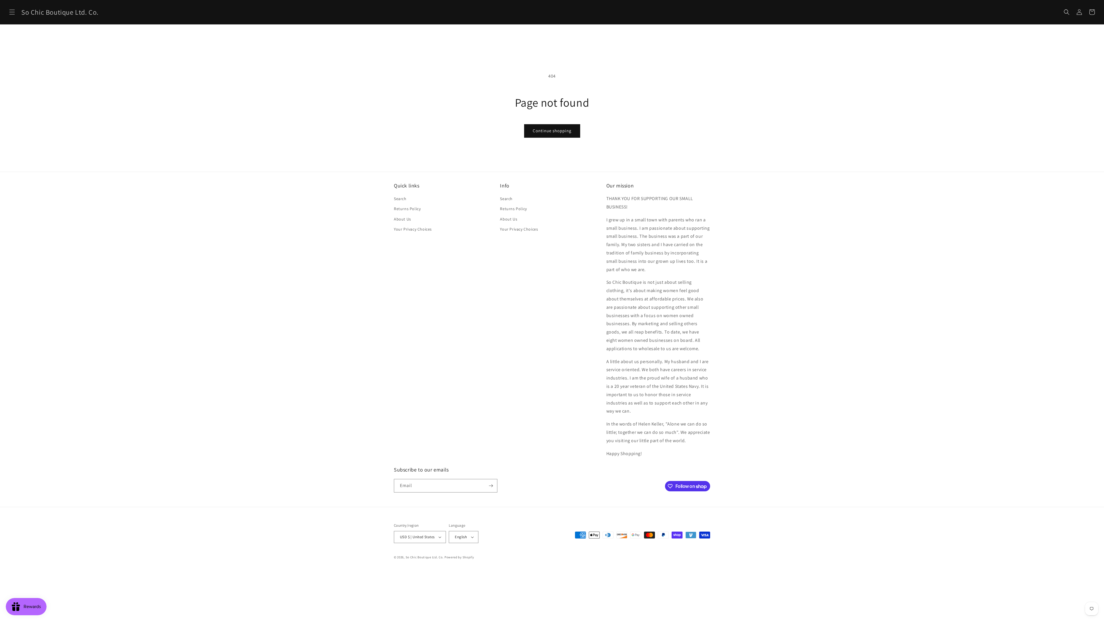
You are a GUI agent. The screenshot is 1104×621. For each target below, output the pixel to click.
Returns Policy (407, 208)
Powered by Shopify (459, 557)
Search (400, 198)
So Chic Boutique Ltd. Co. (425, 557)
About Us (402, 219)
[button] (12, 12)
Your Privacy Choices (413, 229)
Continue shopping (552, 130)
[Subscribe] (490, 485)
